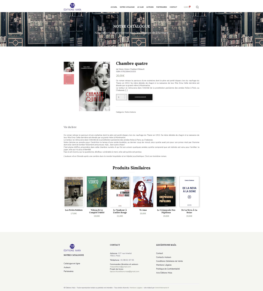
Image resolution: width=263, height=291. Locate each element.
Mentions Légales (136, 288)
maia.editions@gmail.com (120, 266)
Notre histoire (130, 112)
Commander (140, 97)
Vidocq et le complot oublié (96, 211)
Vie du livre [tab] (70, 127)
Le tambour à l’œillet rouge (120, 211)
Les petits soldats (73, 210)
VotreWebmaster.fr (162, 288)
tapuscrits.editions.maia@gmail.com (124, 271)
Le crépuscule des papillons (166, 211)
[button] (105, 66)
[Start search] (197, 7)
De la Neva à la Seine (189, 211)
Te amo (143, 210)
